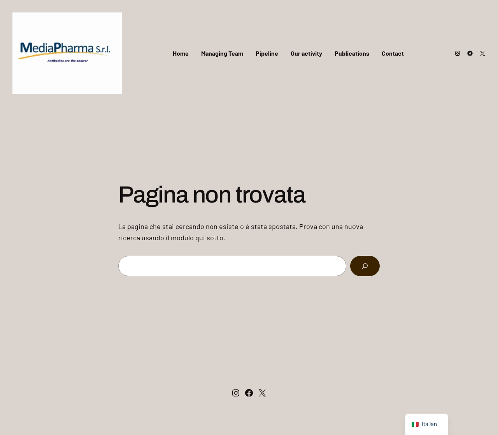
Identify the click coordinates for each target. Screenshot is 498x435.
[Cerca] (365, 266)
